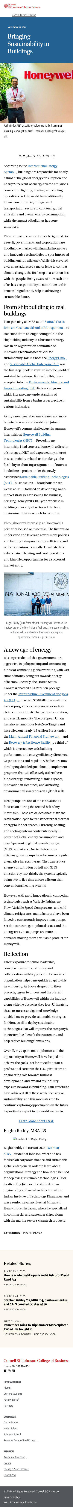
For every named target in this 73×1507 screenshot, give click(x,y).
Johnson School (12, 1434)
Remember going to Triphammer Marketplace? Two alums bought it (36, 1327)
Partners (8, 1406)
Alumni (7, 1388)
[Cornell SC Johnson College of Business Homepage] (36, 1361)
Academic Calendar (14, 1457)
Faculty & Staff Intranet (16, 1469)
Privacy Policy (12, 1497)
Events (7, 1463)
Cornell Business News (24, 15)
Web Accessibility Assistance (20, 1502)
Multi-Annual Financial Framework (34, 737)
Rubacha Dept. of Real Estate (19, 1440)
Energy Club (56, 358)
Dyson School (11, 1422)
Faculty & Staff (11, 1400)
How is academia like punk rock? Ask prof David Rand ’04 (36, 1277)
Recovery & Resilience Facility (30, 743)
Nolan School (11, 1428)
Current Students (13, 1394)
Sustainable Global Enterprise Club (34, 364)
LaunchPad (10, 1475)
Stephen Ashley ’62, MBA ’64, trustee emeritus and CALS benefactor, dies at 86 (36, 1302)
